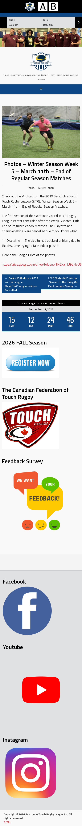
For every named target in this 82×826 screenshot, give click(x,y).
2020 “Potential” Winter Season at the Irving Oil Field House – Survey (62, 282)
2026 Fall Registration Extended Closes (41, 303)
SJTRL (7, 822)
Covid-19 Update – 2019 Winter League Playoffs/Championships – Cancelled (21, 284)
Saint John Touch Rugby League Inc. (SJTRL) (25, 75)
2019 (31, 188)
